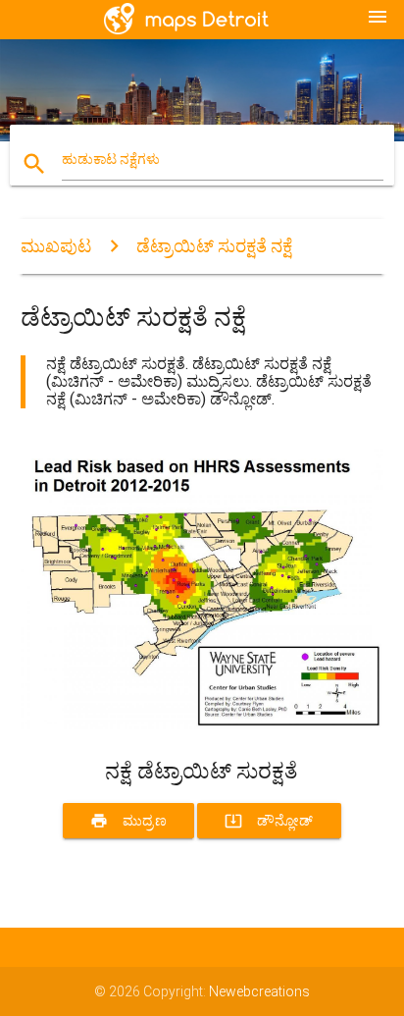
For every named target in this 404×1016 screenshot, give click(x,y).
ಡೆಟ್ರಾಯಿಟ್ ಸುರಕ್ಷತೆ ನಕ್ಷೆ (214, 246)
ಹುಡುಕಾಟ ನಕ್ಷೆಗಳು (111, 159)
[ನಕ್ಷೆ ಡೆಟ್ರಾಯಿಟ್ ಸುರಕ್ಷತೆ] (202, 724)
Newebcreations (259, 991)
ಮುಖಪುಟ (56, 246)
